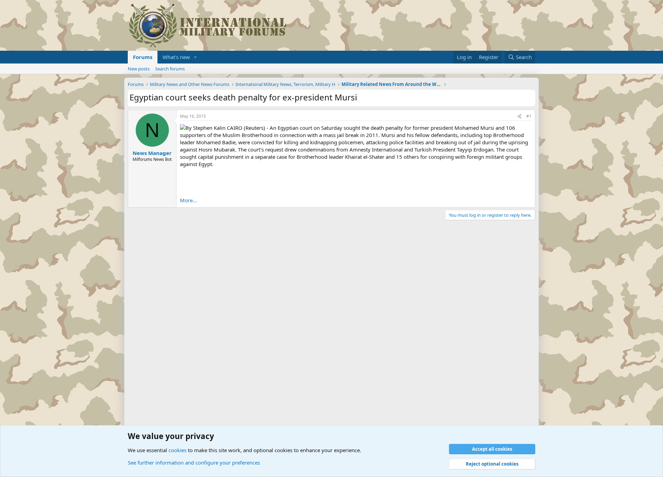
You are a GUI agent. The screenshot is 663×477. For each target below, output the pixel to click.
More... (188, 200)
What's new (176, 56)
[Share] (519, 116)
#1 (528, 116)
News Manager (152, 152)
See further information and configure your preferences (194, 462)
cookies (177, 450)
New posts (139, 69)
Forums (142, 56)
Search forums (170, 69)
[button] (195, 57)
